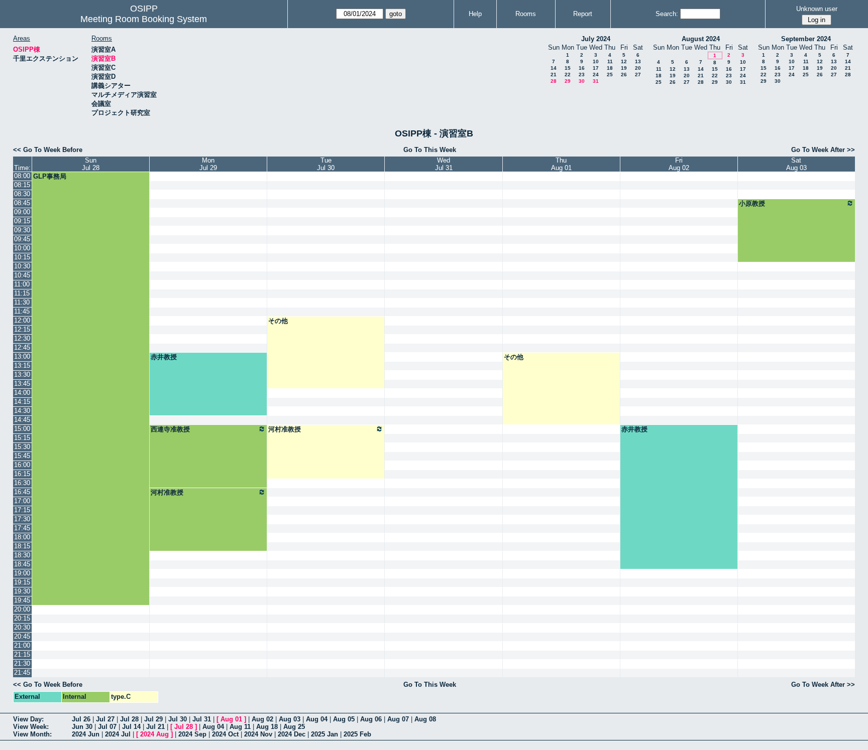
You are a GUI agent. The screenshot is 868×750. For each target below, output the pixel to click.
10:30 (22, 266)
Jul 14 (131, 726)
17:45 (22, 528)
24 (596, 74)
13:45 (22, 383)
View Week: (31, 726)
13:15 (22, 365)
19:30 (22, 591)
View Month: (32, 734)
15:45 (22, 456)
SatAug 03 (796, 164)
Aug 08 (425, 719)
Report (582, 14)
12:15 (22, 329)
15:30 (22, 447)
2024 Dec (291, 734)
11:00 (22, 284)
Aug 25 (294, 726)
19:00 (22, 573)
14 (554, 68)
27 (638, 74)
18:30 (22, 555)
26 (624, 74)
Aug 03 (289, 719)
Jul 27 (105, 719)
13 (638, 61)
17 (596, 68)
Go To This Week (429, 150)
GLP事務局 (49, 176)
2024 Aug (154, 734)
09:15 (22, 221)
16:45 (22, 492)
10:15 (22, 257)
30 (582, 81)
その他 (278, 321)
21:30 (22, 663)
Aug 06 (371, 719)
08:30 (22, 194)
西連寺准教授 (170, 429)
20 (638, 68)
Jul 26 (81, 719)
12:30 (22, 338)
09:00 (22, 212)
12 (624, 61)
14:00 (22, 392)
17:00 (22, 501)
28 (554, 81)
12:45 (22, 347)
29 (568, 81)
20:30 (22, 627)
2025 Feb (357, 734)
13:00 (22, 356)
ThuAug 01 (561, 164)
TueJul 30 (326, 164)
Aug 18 (267, 726)
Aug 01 (231, 719)
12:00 (22, 320)
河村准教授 (284, 429)
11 (610, 61)
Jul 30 (177, 719)
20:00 (22, 609)
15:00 (22, 428)
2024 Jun (85, 734)
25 (610, 74)
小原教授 (752, 203)
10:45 (22, 275)
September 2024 (806, 39)
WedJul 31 (444, 164)
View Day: (28, 719)
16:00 (22, 465)
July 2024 (595, 39)
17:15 (22, 510)
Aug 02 (262, 719)
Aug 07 (398, 719)
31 (596, 81)
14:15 (22, 401)
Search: (667, 14)
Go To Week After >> (823, 150)
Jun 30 (82, 726)
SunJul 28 (90, 164)
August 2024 (701, 39)
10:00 (22, 248)
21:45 (22, 672)
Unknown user (816, 9)
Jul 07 (107, 726)
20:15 (22, 618)
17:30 (22, 519)
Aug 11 (240, 726)
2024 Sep (192, 734)
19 (624, 68)
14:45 (22, 419)
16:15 (22, 474)
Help (475, 14)
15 (568, 68)
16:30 (22, 483)
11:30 (22, 302)
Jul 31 (201, 719)
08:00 (22, 176)
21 (554, 74)
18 (610, 68)
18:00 (22, 537)
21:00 (22, 645)
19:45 (22, 600)
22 (568, 74)
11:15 (22, 293)
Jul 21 (155, 726)
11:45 (22, 311)
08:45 (22, 203)
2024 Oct (225, 734)
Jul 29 (153, 719)
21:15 (22, 654)
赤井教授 (164, 357)
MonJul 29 (208, 164)
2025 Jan (324, 734)
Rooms (525, 14)
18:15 (22, 546)
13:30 (22, 374)
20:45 (22, 636)
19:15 (22, 582)
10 (596, 61)
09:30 (22, 230)
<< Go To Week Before (47, 150)
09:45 (22, 239)
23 (582, 74)
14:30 (22, 410)
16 (582, 68)
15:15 (22, 437)
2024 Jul (118, 734)
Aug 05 (344, 719)
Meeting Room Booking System (143, 19)
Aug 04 (317, 719)
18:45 (22, 564)
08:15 (22, 185)
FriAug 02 (679, 164)
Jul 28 (129, 719)
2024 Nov (258, 734)
